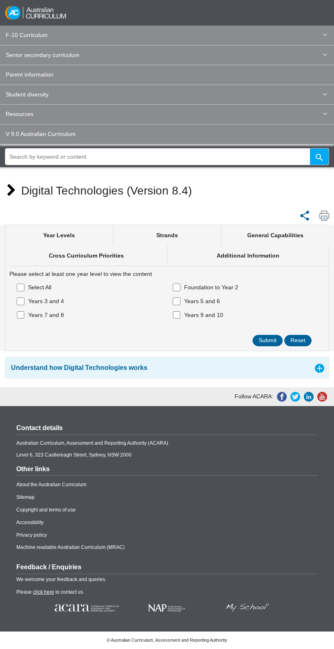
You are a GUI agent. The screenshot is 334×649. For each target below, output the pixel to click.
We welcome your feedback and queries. (61, 579)
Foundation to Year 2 (211, 287)
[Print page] (322, 216)
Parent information (29, 74)
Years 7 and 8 (46, 315)
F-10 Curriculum (27, 35)
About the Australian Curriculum (51, 484)
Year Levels (59, 235)
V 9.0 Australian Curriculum (41, 134)
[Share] (305, 215)
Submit (268, 340)
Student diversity (27, 94)
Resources (19, 114)
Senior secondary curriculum (42, 55)
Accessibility (30, 522)
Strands (167, 235)
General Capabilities (275, 235)
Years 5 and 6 (202, 301)
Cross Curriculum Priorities (86, 255)
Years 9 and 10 (203, 315)
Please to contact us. (50, 592)
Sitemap (25, 497)
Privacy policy (31, 535)
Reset (297, 340)
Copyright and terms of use (46, 510)
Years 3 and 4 (46, 301)
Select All (39, 287)
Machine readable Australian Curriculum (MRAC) (70, 547)
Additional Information (248, 255)
